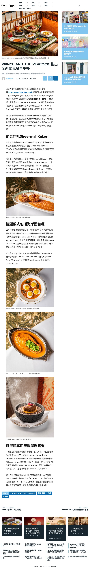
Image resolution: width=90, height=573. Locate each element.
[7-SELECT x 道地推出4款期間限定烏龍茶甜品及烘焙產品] (56, 521)
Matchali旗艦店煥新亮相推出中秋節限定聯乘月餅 (74, 78)
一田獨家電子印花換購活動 (78, 557)
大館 (49, 493)
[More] (55, 78)
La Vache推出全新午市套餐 (11, 529)
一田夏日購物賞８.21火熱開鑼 (11, 545)
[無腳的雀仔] (4, 78)
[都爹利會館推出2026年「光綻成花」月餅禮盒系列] (34, 521)
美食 (7, 74)
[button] (79, 5)
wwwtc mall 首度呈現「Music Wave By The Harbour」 (77, 546)
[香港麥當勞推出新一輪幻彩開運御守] (75, 42)
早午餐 (5, 496)
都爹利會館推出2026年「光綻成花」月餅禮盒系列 (33, 530)
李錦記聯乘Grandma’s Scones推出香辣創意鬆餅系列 (11, 552)
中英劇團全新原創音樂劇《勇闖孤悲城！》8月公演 (78, 551)
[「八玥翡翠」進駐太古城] (78, 521)
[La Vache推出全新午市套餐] (12, 521)
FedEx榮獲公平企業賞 (11, 509)
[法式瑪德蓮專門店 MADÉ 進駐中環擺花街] (75, 17)
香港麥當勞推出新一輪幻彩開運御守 (74, 52)
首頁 (3, 74)
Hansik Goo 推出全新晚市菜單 (75, 509)
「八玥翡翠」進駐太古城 (77, 529)
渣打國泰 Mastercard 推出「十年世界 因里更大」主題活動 (55, 546)
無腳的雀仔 (9, 78)
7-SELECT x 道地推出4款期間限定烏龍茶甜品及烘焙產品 (56, 532)
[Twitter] (50, 78)
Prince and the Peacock (20, 92)
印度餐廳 (41, 493)
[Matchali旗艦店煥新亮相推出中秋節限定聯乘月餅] (75, 68)
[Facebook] (45, 78)
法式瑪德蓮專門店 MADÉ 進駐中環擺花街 (75, 27)
